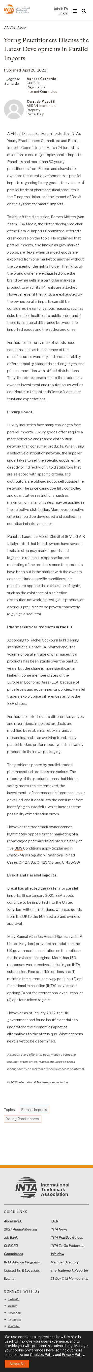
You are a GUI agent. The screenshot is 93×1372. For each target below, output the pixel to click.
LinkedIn (13, 1299)
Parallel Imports (34, 1110)
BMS (18, 848)
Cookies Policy (42, 1354)
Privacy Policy (73, 1354)
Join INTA (61, 9)
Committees (13, 1254)
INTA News (59, 1229)
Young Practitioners (22, 1119)
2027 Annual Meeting (20, 1229)
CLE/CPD (11, 1246)
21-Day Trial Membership (69, 1278)
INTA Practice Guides (67, 1237)
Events (9, 1278)
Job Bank (11, 1237)
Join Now (57, 1254)
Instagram (14, 1319)
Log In (63, 13)
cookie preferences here (33, 1350)
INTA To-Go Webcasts (67, 1246)
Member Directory (65, 1262)
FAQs (55, 1221)
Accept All (17, 1364)
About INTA (13, 1221)
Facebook (14, 1313)
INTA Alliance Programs (22, 1262)
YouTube (14, 1326)
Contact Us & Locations (22, 1270)
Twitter (12, 1306)
